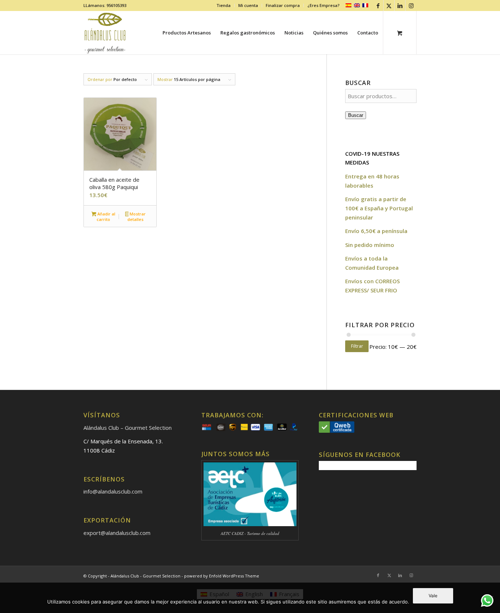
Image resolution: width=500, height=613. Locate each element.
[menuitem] (224, 5)
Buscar (355, 115)
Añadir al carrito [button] (105, 216)
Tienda (223, 5)
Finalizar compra (283, 5)
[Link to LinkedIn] (400, 5)
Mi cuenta (248, 5)
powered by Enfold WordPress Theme (221, 576)
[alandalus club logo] (105, 32)
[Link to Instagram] (411, 5)
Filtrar (357, 346)
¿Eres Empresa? (323, 5)
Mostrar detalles (136, 216)
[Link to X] (389, 5)
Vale (433, 595)
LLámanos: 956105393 (104, 5)
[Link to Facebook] (378, 5)
